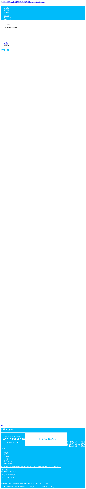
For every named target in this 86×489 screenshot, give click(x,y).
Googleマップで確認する (8, 475)
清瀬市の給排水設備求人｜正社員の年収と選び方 (18, 116)
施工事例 (6, 10)
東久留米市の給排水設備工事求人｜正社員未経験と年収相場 (22, 339)
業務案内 (6, 9)
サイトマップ (8, 17)
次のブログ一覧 (5, 425)
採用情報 (6, 12)
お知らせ (10, 87)
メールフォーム (6, 31)
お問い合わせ (8, 19)
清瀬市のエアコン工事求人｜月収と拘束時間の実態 (19, 79)
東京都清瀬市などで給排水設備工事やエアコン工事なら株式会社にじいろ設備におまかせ (31, 467)
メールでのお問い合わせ (47, 439)
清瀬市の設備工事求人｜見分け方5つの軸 (15, 265)
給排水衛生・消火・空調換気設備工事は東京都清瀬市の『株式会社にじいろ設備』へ (26, 483)
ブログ (6, 14)
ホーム (6, 7)
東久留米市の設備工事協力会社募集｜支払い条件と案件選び (22, 377)
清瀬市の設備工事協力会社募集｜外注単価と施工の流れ (21, 228)
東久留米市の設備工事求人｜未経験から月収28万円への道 (21, 153)
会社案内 (6, 16)
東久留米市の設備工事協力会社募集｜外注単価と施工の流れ (22, 191)
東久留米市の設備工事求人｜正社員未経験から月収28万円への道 (24, 414)
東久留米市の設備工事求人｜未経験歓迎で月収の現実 (20, 302)
